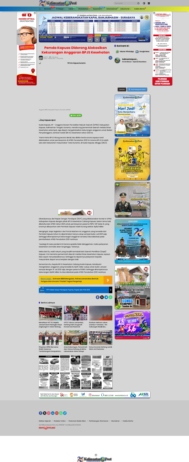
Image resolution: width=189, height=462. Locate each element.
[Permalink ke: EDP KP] (41, 58)
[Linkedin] (52, 413)
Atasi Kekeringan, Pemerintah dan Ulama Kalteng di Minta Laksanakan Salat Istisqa (75, 349)
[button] (138, 3)
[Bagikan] (110, 58)
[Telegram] (106, 297)
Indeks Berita (128, 421)
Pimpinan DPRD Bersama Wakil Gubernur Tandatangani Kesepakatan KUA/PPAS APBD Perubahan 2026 (50, 349)
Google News (144, 51)
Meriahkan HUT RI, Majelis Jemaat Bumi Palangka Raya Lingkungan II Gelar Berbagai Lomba (50, 325)
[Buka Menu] (149, 3)
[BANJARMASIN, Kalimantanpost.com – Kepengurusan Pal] (132, 76)
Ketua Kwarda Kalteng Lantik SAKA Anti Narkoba (100, 348)
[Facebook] (98, 297)
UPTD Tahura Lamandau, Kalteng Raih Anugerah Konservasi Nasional (73, 325)
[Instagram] (48, 413)
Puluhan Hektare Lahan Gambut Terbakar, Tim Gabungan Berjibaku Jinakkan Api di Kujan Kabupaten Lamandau (98, 325)
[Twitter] (102, 297)
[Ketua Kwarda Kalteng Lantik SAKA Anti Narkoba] (100, 337)
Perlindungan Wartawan (98, 421)
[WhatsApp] (110, 297)
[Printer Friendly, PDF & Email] (75, 115)
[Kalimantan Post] (58, 3)
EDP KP (46, 57)
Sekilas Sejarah (45, 421)
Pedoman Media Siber (77, 421)
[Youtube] (57, 413)
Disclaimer (115, 421)
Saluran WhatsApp (127, 51)
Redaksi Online (60, 421)
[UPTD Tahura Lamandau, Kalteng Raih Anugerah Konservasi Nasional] (75, 313)
